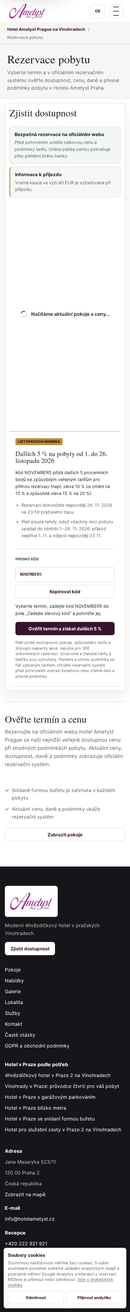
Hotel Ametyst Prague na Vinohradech (46, 29)
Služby (12, 1013)
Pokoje (13, 970)
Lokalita (14, 1002)
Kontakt (13, 1024)
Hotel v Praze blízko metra (35, 1108)
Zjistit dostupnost (30, 949)
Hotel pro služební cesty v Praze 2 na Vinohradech (63, 1130)
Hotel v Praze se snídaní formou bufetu (50, 1119)
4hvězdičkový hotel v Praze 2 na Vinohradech (57, 1075)
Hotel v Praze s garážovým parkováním (50, 1097)
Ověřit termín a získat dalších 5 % (65, 629)
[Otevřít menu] (116, 11)
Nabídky (14, 981)
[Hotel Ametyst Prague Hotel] (27, 11)
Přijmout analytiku (94, 1297)
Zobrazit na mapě (25, 1194)
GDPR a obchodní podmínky (37, 1046)
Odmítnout (36, 1297)
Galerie (13, 991)
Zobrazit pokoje (65, 835)
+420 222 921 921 (26, 1244)
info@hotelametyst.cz (30, 1219)
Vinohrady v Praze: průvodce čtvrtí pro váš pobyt (62, 1086)
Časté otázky (20, 1035)
